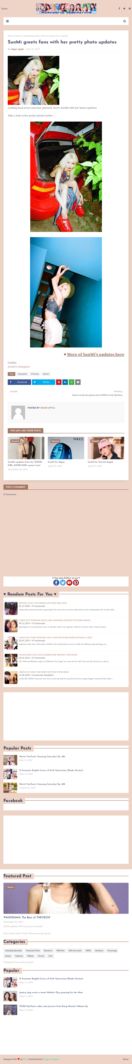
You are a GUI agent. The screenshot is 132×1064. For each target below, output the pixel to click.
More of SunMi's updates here (95, 354)
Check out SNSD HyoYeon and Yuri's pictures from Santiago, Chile (55, 637)
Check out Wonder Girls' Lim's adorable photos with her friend (55, 620)
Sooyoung (112, 950)
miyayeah (22, 374)
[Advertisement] (66, 716)
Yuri (50, 956)
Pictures (35, 374)
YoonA (41, 956)
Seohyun (99, 950)
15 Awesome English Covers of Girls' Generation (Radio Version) (51, 770)
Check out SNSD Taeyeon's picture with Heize (44, 672)
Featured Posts (33, 950)
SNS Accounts (75, 950)
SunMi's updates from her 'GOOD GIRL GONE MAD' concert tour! (25, 464)
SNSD (88, 950)
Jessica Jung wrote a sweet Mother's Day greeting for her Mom (51, 992)
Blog (25, 1059)
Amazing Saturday (13, 950)
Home (10, 36)
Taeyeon (19, 956)
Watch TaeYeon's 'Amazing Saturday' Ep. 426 (42, 756)
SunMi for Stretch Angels (100, 462)
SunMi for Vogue (56, 462)
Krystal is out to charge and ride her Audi (43, 603)
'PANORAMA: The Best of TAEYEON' (26, 917)
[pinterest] (129, 9)
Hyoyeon (48, 950)
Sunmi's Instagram (19, 366)
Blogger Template (51, 1059)
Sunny (8, 956)
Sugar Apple (17, 49)
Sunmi (18, 36)
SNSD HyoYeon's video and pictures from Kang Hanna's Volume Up (53, 1006)
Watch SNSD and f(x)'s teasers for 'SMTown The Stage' (48, 655)
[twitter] (124, 9)
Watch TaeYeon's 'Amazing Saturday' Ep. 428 (42, 784)
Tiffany (30, 956)
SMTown (60, 950)
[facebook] (119, 9)
